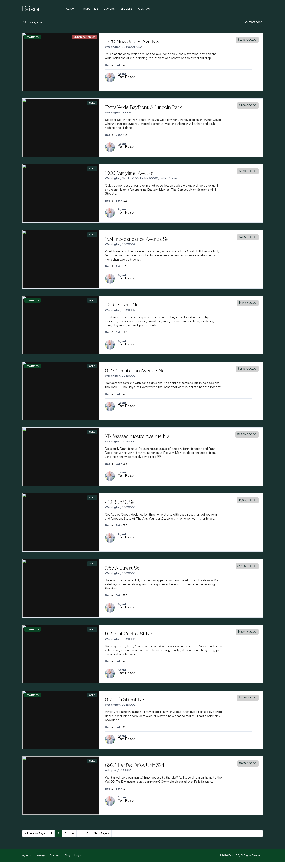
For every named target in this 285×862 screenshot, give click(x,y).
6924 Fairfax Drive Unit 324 (134, 765)
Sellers (126, 9)
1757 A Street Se (122, 568)
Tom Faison (127, 77)
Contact (145, 9)
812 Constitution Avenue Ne (135, 370)
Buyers (109, 9)
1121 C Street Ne (122, 304)
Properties (90, 9)
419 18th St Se (120, 502)
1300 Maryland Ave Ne (129, 173)
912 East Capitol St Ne (128, 633)
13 (87, 833)
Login (77, 855)
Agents (26, 855)
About (71, 9)
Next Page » (101, 833)
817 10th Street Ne (124, 699)
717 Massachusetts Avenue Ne (137, 436)
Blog (67, 855)
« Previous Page (35, 833)
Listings (40, 855)
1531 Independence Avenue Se (136, 239)
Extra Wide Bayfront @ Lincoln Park (143, 107)
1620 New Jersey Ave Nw (132, 41)
